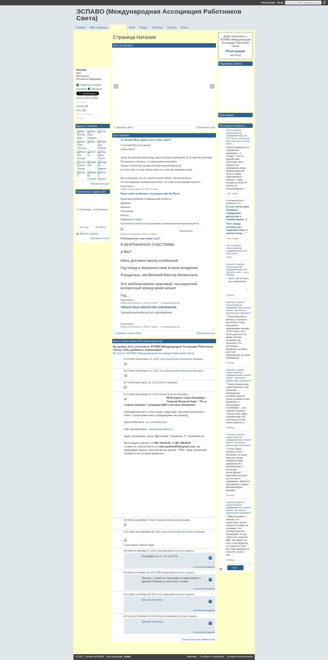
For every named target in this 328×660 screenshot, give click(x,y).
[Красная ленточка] (84, 201)
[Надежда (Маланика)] (102, 144)
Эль (228, 130)
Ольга (160, 594)
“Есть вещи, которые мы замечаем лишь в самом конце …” (238, 141)
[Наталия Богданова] (81, 154)
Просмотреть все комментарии (198, 639)
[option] (164, 86)
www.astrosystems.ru (161, 429)
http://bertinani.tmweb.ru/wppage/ (138, 223)
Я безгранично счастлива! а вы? (140, 238)
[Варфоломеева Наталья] (81, 134)
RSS (221, 569)
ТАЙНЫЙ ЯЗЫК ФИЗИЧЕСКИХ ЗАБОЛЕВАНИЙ (148, 307)
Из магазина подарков (204, 567)
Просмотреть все (100, 183)
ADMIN (100, 656)
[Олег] (102, 134)
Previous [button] (116, 86)
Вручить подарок (89, 233)
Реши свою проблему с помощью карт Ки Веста (150, 193)
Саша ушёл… (232, 253)
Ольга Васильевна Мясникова (176, 359)
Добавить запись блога (129, 333)
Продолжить (127, 186)
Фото (79, 110)
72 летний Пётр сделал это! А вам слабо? (146, 139)
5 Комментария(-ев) (170, 327)
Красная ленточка (152, 599)
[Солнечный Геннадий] (81, 165)
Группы (80, 106)
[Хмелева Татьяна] (81, 144)
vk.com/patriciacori (156, 422)
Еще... (235, 567)
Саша (85, 227)
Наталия (179, 550)
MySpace (97, 88)
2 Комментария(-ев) (170, 303)
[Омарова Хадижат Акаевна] (91, 134)
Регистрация (268, 2)
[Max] (91, 144)
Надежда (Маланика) (167, 520)
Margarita (161, 616)
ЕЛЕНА (102, 227)
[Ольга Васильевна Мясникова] (102, 175)
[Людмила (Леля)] (102, 154)
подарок (188, 550)
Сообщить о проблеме (212, 656)
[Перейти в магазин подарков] (210, 557)
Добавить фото (125, 127)
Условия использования (240, 656)
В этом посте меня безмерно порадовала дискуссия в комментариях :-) (237, 213)
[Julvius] (91, 154)
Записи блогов (84, 98)
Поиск (324, 2)
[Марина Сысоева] (91, 175)
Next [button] (212, 86)
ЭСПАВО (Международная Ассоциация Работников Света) (158, 15)
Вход (280, 2)
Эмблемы (192, 656)
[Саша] (81, 175)
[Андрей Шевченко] (102, 165)
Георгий (229, 264)
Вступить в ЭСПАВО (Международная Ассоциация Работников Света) (153, 353)
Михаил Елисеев (168, 394)
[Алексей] (91, 165)
